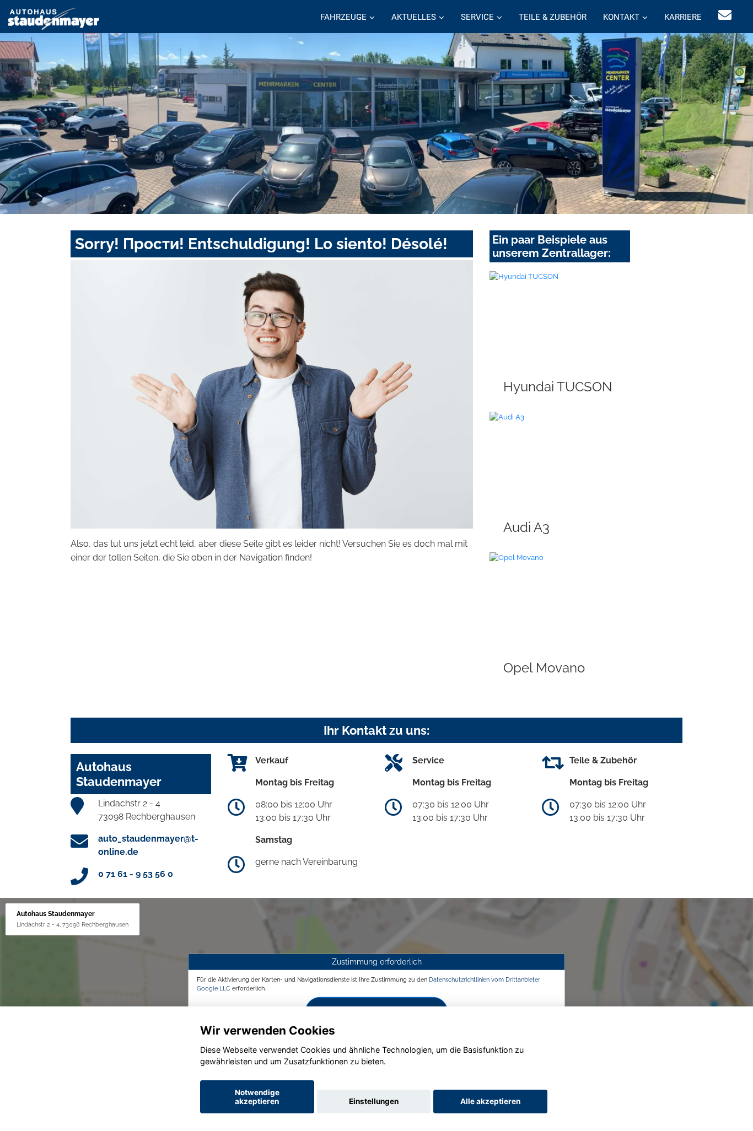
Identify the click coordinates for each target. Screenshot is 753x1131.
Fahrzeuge (343, 17)
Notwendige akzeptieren (257, 1097)
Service (477, 17)
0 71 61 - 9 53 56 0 (135, 874)
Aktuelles (413, 17)
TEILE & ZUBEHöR (553, 17)
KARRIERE (683, 17)
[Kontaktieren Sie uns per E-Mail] (725, 15)
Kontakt (621, 17)
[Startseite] (53, 18)
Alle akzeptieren (490, 1101)
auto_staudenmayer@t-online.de (148, 845)
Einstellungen (374, 1101)
